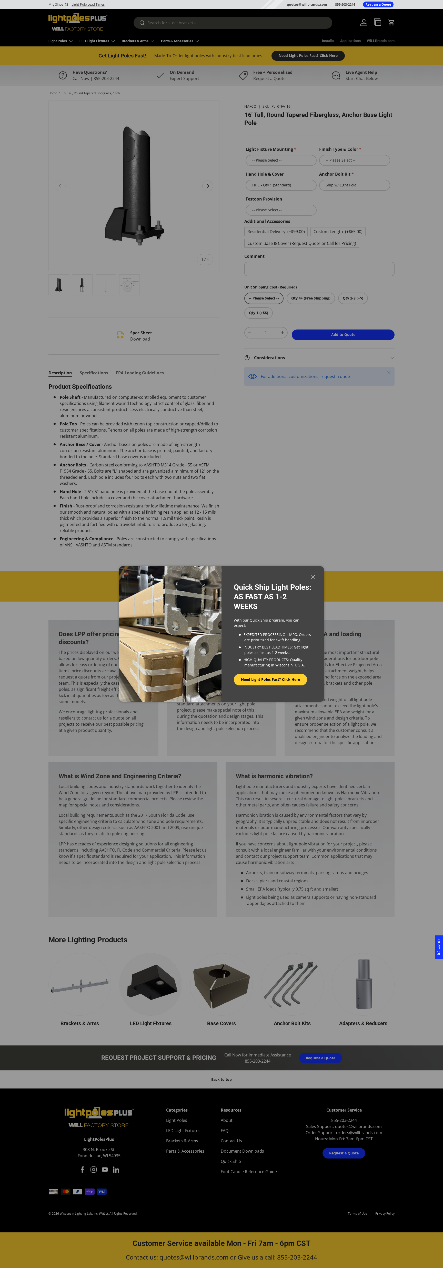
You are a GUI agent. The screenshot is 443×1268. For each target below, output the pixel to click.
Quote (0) (439, 947)
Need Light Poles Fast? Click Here (270, 679)
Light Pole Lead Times (88, 4)
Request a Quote (378, 4)
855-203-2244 (345, 4)
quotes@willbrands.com (307, 4)
